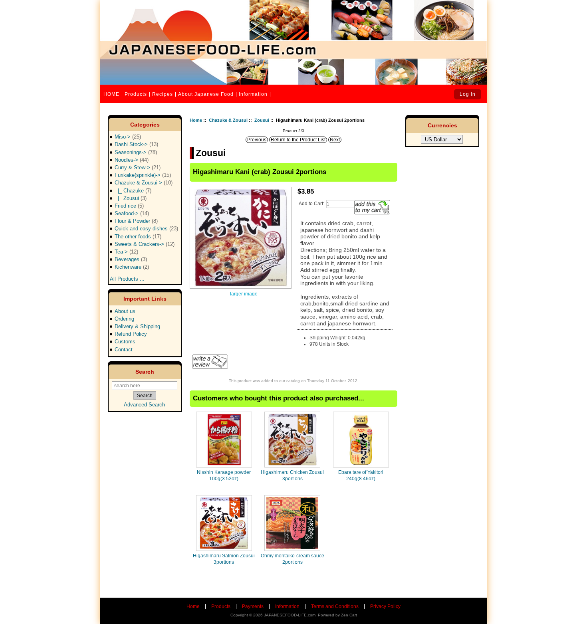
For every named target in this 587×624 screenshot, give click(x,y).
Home (196, 120)
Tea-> (126, 252)
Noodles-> (132, 160)
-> (144, 183)
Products (136, 94)
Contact (124, 350)
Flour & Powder (136, 221)
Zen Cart (349, 615)
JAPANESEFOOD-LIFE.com (289, 615)
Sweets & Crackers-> (145, 244)
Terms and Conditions (335, 606)
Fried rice (129, 206)
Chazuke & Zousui (228, 120)
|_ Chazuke (133, 191)
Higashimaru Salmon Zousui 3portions (224, 559)
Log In (468, 94)
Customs (125, 342)
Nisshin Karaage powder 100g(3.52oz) (224, 475)
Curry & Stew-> (138, 167)
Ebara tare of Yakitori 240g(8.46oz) (360, 475)
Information (253, 94)
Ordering (124, 319)
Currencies (442, 125)
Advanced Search (144, 405)
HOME (111, 94)
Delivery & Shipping (137, 326)
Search (144, 371)
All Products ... (127, 276)
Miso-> (128, 137)
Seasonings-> (136, 152)
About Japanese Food (206, 94)
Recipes (162, 94)
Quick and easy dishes (146, 229)
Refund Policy (131, 334)
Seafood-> (132, 213)
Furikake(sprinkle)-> (143, 175)
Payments (253, 606)
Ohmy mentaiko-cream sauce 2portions (292, 559)
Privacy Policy (385, 606)
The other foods (138, 237)
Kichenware (132, 267)
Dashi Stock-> (136, 144)
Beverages (131, 259)
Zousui (261, 120)
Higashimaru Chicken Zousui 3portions (292, 475)
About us (125, 311)
